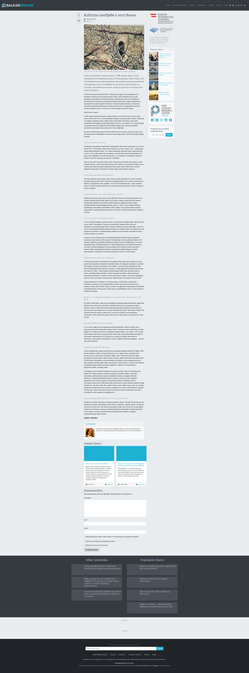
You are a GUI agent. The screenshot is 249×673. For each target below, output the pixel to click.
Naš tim (113, 655)
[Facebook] (230, 5)
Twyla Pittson (141, 484)
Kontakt (146, 655)
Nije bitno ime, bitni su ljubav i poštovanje (154, 579)
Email (86, 528)
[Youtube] (235, 5)
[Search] (241, 5)
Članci (168, 5)
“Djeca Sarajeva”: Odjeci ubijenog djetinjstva (155, 592)
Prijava (169, 135)
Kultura (87, 418)
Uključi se (122, 655)
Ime (86, 520)
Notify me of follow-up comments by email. (100, 541)
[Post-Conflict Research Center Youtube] (166, 120)
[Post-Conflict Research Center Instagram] (161, 120)
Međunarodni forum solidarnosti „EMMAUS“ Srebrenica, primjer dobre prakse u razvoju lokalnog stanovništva (101, 582)
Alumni (219, 5)
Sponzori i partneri (135, 655)
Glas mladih (202, 5)
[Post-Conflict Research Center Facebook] (152, 120)
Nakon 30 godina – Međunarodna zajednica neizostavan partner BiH (156, 605)
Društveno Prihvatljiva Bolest (97, 463)
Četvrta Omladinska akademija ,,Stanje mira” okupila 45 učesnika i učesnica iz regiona (102, 593)
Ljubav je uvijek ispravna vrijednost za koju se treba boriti (166, 55)
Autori (226, 5)
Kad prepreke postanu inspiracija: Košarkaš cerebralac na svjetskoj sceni (102, 567)
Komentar (88, 498)
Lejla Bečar (88, 21)
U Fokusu (191, 5)
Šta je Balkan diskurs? (100, 655)
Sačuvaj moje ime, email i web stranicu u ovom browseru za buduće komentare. (112, 537)
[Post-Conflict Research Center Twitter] (157, 120)
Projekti (211, 5)
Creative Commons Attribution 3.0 (101, 665)
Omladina (94, 418)
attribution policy (125, 665)
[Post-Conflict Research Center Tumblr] (170, 120)
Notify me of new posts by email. (97, 545)
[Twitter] (233, 5)
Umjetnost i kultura (178, 5)
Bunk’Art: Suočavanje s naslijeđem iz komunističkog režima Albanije (131, 464)
